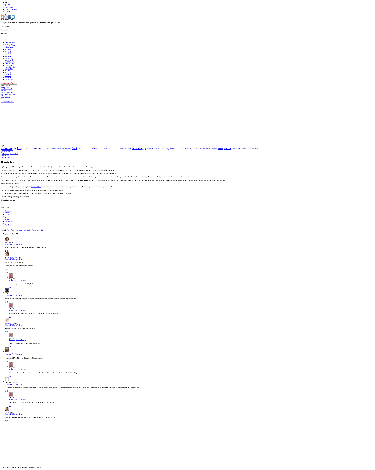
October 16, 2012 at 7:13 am (13, 325)
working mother (263, 148)
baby (19, 148)
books (42, 148)
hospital (87, 148)
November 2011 (10, 63)
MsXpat (7, 412)
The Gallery (214, 148)
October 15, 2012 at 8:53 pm (13, 259)
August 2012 (9, 48)
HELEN (7, 242)
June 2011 (8, 72)
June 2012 (8, 51)
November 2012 (10, 42)
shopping (177, 148)
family (75, 148)
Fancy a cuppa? (5, 157)
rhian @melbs (9, 323)
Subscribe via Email (7, 19)
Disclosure (8, 4)
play (144, 148)
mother (128, 148)
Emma (7, 293)
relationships (165, 148)
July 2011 (8, 70)
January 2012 (9, 60)
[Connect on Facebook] (9, 18)
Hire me (7, 6)
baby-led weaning (27, 148)
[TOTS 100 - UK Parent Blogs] (9, 150)
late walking (100, 148)
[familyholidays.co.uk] (8, 151)
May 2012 (8, 53)
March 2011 (8, 77)
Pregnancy (150, 148)
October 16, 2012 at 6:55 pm (17, 369)
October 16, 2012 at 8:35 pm (13, 414)
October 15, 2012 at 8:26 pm (13, 244)
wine (252, 148)
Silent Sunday (184, 148)
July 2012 (8, 49)
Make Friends (9, 7)
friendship (19, 230)
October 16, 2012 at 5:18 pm (13, 355)
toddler (220, 148)
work (256, 149)
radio (155, 148)
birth (32, 148)
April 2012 (8, 55)
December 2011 (9, 62)
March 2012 (8, 56)
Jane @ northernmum (11, 257)
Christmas (59, 148)
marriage (117, 148)
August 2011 (9, 69)
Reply (6, 251)
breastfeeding (47, 148)
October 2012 (9, 44)
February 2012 (9, 58)
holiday (83, 148)
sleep (190, 149)
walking (238, 149)
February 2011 (9, 79)
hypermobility (93, 148)
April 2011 (8, 76)
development (66, 149)
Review (172, 148)
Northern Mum (36, 187)
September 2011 (10, 67)
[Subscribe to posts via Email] (6, 18)
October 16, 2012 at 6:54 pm (17, 280)
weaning (243, 148)
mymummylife (9, 353)
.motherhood (6, 148)
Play (8, 230)
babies (14, 148)
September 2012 (10, 46)
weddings (248, 148)
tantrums (207, 148)
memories (123, 148)
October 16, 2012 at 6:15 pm (13, 384)
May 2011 (8, 74)
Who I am (8, 11)
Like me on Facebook (7, 102)
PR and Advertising (11, 9)
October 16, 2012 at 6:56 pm (17, 399)
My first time (6, 155)
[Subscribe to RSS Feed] (2, 18)
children (54, 148)
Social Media (196, 148)
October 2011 (9, 65)
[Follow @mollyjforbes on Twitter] (13, 18)
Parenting (137, 148)
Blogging (37, 149)
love (105, 148)
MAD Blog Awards (110, 148)
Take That (202, 148)
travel (233, 148)
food (80, 149)
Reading (158, 148)
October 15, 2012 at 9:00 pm (13, 295)
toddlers (227, 148)
